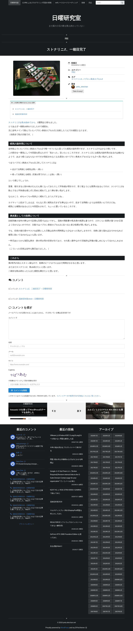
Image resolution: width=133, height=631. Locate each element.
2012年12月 (119, 531)
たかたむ (19, 435)
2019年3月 (106, 441)
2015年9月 (106, 489)
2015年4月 (118, 494)
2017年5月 (106, 462)
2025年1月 (106, 435)
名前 (10, 342)
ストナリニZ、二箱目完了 (24, 109)
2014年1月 (106, 510)
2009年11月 (118, 579)
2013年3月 (118, 526)
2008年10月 (119, 595)
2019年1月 (118, 441)
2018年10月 (106, 446)
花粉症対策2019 (21, 114)
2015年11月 (118, 483)
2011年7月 (94, 558)
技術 (83, 3)
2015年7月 (118, 489)
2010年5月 (106, 579)
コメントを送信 (20, 390)
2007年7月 (106, 611)
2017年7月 (118, 457)
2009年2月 (106, 590)
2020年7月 (94, 441)
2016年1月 (94, 483)
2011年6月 (106, 558)
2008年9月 (94, 601)
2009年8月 (94, 585)
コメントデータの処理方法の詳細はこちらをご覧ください (78, 396)
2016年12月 (94, 473)
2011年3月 (106, 563)
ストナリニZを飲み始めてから (21, 122)
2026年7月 (94, 435)
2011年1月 (94, 569)
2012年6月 (106, 542)
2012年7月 (94, 542)
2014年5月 (94, 510)
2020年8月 (118, 435)
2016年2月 (118, 478)
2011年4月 (94, 563)
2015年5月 (106, 494)
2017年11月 (106, 451)
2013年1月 (106, 531)
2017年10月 (119, 451)
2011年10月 (106, 553)
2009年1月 (118, 590)
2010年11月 (118, 569)
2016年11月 (106, 473)
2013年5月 (94, 526)
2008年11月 (106, 595)
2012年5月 (118, 542)
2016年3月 (106, 478)
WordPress (65, 628)
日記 (90, 3)
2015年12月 (106, 483)
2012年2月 (118, 547)
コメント (12, 318)
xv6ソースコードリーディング (66, 3)
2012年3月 (106, 547)
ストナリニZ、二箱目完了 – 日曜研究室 (35, 289)
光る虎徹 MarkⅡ (56, 546)
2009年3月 (94, 590)
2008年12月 (94, 595)
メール (10, 351)
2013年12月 (119, 510)
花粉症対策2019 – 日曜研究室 (31, 299)
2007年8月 (94, 611)
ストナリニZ (76, 79)
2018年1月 (118, 446)
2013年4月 (106, 526)
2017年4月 (118, 462)
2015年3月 (94, 499)
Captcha (11, 370)
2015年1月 (118, 499)
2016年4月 (94, 478)
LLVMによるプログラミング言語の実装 (37, 3)
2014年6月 (118, 505)
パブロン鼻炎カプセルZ (93, 79)
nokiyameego (21, 444)
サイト (10, 361)
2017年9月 (94, 457)
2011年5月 (118, 558)
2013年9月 (118, 515)
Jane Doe (19, 461)
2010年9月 (106, 574)
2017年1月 (118, 467)
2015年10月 (94, 489)
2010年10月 (94, 574)
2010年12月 (106, 569)
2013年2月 (94, 531)
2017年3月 (94, 467)
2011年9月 (118, 553)
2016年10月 (119, 473)
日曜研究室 (14, 3)
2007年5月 (118, 611)
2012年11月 (94, 537)
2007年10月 (119, 606)
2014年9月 (94, 505)
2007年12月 (106, 606)
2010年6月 (94, 579)
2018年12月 (94, 446)
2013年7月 (106, 521)
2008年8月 (106, 601)
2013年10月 (106, 515)
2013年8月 (94, 521)
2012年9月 (106, 537)
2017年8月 (106, 457)
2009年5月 (106, 585)
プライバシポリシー (26, 524)
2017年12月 (94, 451)
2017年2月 (106, 467)
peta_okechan (82, 87)
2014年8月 (106, 505)
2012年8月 (118, 537)
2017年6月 (94, 462)
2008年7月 (118, 601)
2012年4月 (94, 547)
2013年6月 (118, 521)
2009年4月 (118, 585)
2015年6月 (94, 494)
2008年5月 (94, 606)
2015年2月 (106, 499)
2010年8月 (118, 574)
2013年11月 (94, 515)
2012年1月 (94, 553)
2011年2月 (118, 563)
